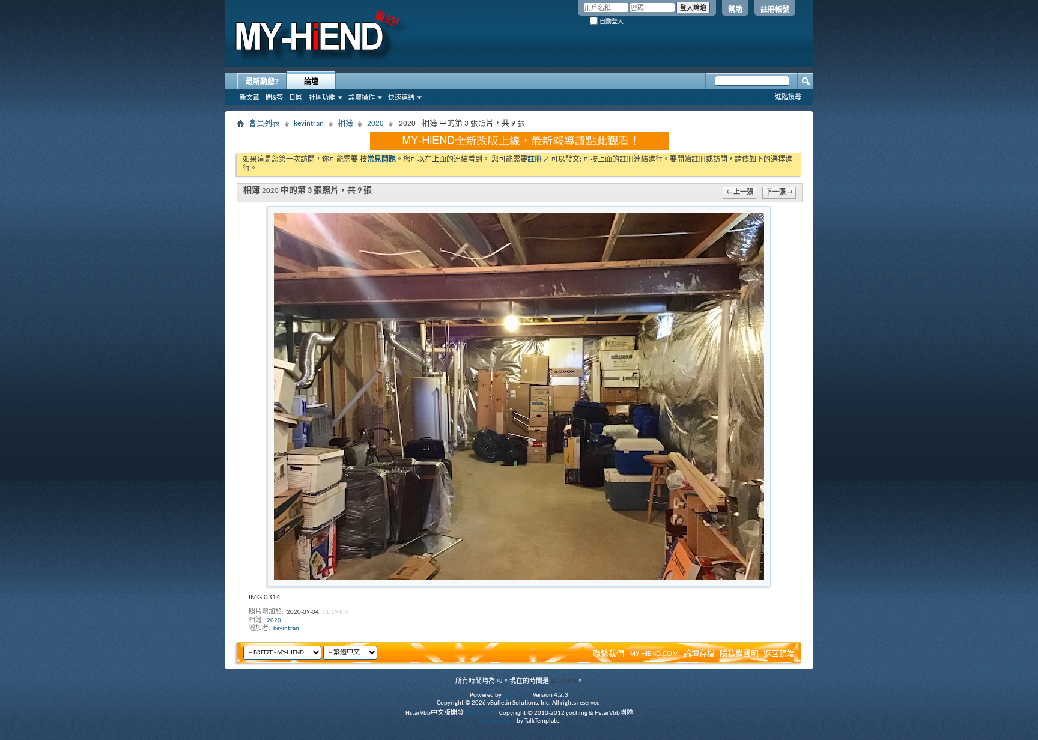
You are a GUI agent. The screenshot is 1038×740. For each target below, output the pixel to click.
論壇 (311, 81)
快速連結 (401, 97)
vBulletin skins (496, 721)
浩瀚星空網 (481, 713)
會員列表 (264, 123)
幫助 (735, 9)
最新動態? (262, 81)
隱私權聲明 (739, 654)
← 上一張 (739, 192)
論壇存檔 (699, 654)
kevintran (309, 123)
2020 (375, 123)
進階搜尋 (788, 96)
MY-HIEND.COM (654, 654)
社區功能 (322, 97)
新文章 (250, 97)
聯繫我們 (608, 654)
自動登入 (611, 21)
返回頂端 (779, 654)
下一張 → (779, 192)
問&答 (274, 97)
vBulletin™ (517, 695)
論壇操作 (361, 97)
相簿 (345, 123)
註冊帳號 (774, 9)
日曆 (295, 97)
